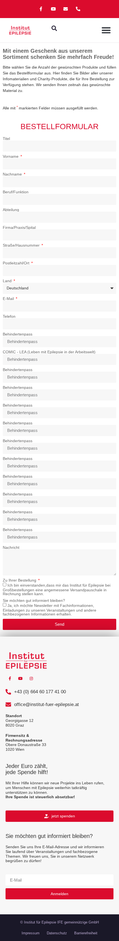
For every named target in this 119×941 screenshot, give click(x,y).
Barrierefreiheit (85, 933)
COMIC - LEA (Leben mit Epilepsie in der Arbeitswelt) (49, 352)
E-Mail (9, 299)
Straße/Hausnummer (22, 245)
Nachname (13, 174)
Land (8, 281)
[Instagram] (31, 678)
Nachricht (11, 547)
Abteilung (11, 210)
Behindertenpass (17, 334)
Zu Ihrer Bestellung (20, 580)
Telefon (9, 316)
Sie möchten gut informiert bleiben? (34, 600)
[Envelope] (66, 9)
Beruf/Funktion (16, 192)
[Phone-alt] (78, 9)
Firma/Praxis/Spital (19, 227)
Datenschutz (57, 933)
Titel (6, 139)
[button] (54, 28)
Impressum (31, 933)
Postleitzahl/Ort (16, 263)
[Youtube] (53, 9)
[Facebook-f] (41, 9)
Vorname (11, 156)
